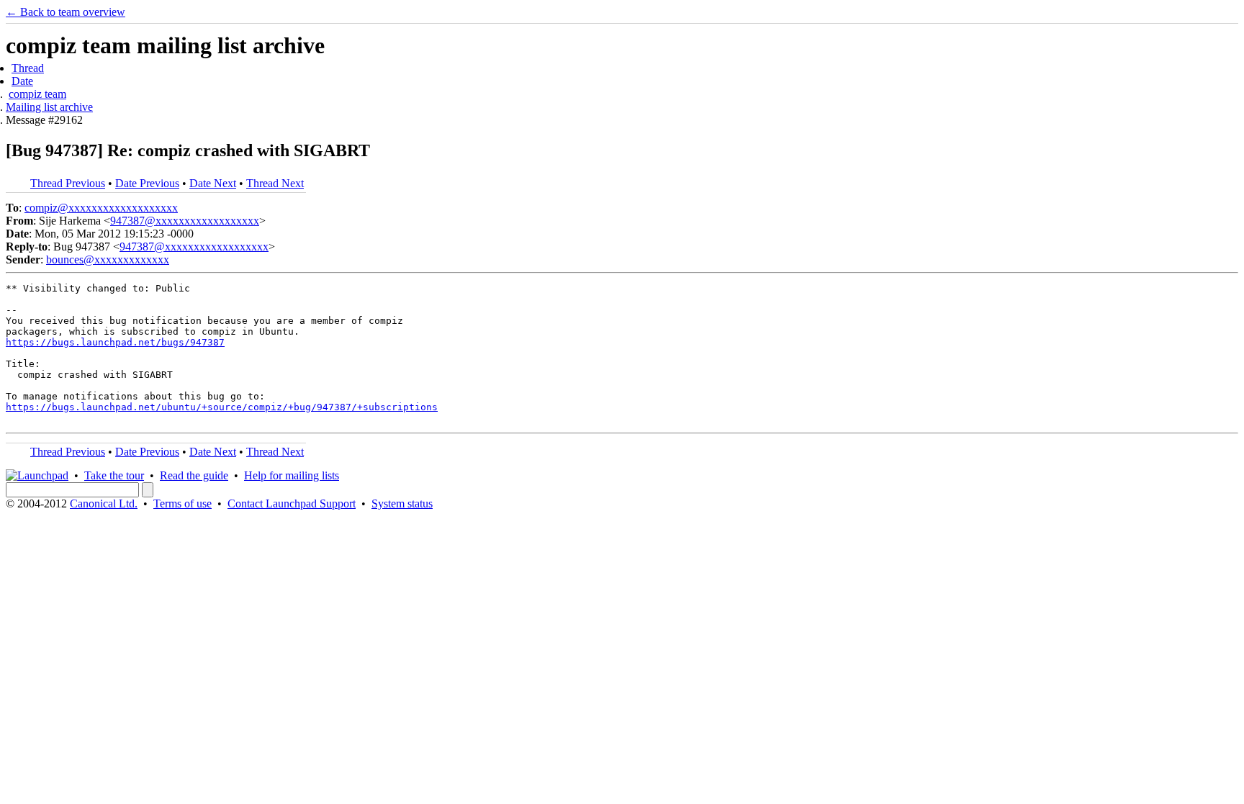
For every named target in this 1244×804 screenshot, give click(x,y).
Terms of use (182, 503)
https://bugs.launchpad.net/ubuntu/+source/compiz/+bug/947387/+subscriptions (222, 407)
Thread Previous (67, 183)
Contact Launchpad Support (291, 503)
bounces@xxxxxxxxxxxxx (107, 259)
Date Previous (147, 183)
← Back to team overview (65, 12)
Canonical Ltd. (104, 503)
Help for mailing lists (291, 475)
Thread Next (275, 183)
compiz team (37, 94)
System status (402, 503)
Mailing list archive (49, 107)
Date (22, 81)
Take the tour (114, 475)
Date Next (212, 183)
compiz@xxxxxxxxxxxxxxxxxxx (101, 208)
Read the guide (194, 475)
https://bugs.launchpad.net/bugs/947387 (115, 342)
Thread (28, 68)
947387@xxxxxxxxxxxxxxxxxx (184, 220)
